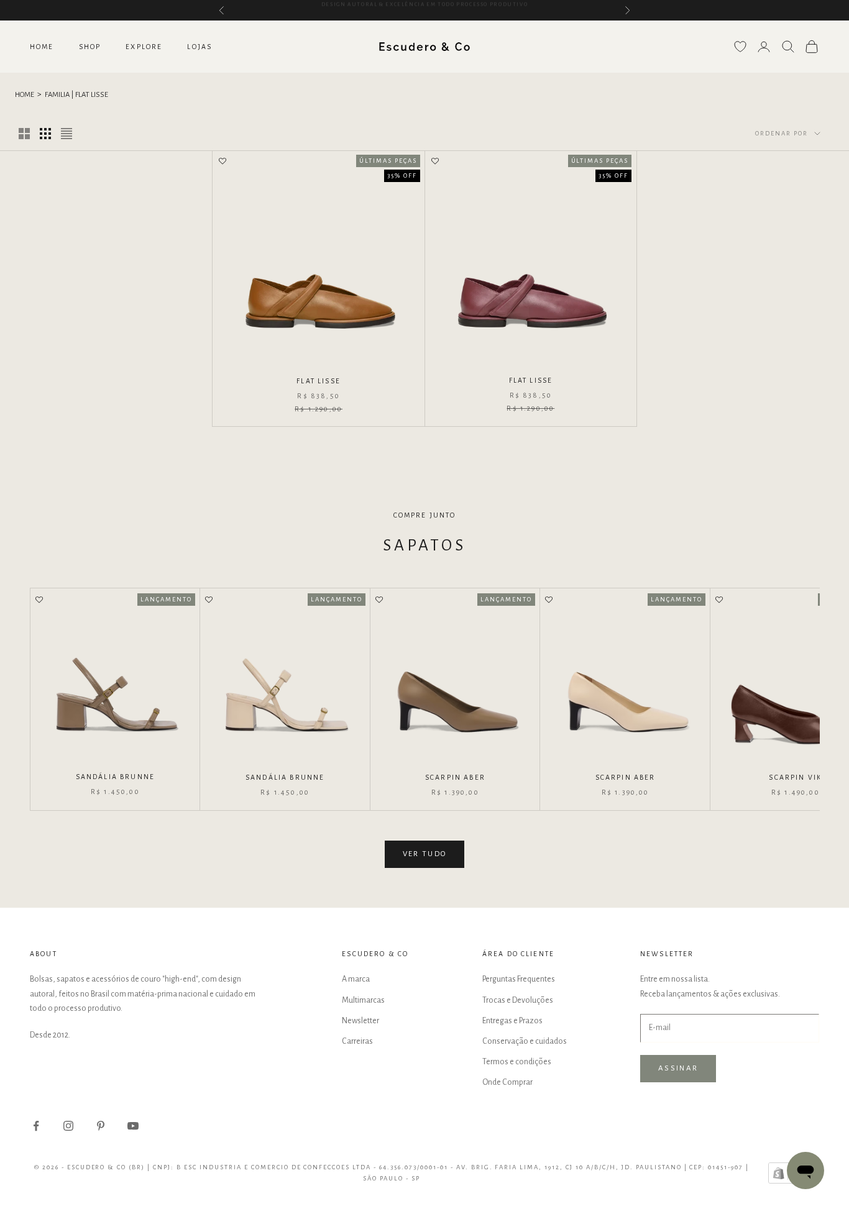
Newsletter (360, 1020)
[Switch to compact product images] (66, 133)
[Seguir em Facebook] (36, 1126)
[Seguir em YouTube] (133, 1126)
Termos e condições (516, 1061)
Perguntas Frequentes (518, 979)
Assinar (678, 1068)
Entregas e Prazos (512, 1020)
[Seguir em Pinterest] (100, 1126)
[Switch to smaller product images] (45, 133)
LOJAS (199, 46)
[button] (222, 162)
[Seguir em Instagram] (68, 1126)
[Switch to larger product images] (24, 133)
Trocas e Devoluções (517, 1000)
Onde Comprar (507, 1082)
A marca (356, 979)
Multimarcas (363, 1000)
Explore (144, 46)
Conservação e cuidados (524, 1041)
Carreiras (357, 1041)
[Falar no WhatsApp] (805, 1170)
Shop (90, 46)
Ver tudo (425, 854)
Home (42, 46)
